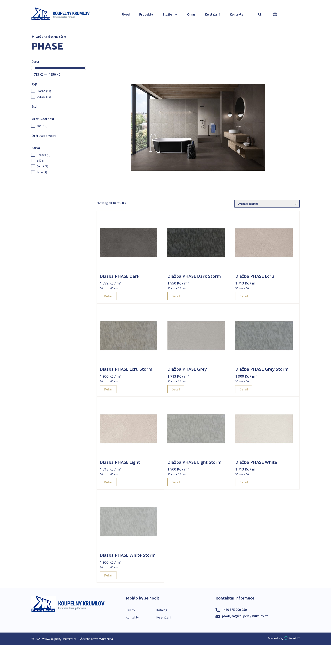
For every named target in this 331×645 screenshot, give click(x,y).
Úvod (126, 14)
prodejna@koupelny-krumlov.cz (245, 616)
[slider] (33, 68)
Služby (168, 14)
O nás (191, 14)
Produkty (146, 14)
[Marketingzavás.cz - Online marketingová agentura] (284, 639)
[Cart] (275, 14)
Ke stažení (212, 14)
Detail (108, 296)
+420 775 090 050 (234, 609)
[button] (260, 14)
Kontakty (236, 14)
